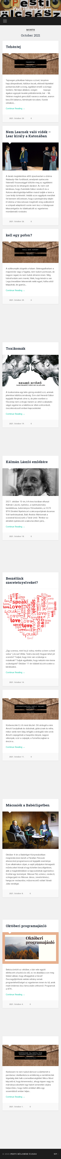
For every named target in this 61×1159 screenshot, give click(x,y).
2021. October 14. (16, 682)
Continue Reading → (15, 108)
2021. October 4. (16, 1004)
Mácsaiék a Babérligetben (28, 805)
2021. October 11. (16, 757)
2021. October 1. (16, 1107)
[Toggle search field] (56, 21)
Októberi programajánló (26, 926)
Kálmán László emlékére (27, 462)
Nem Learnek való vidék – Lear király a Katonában (28, 134)
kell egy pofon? (19, 235)
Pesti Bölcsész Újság (30, 8)
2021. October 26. (16, 221)
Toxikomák (15, 348)
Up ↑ (56, 1154)
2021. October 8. (16, 893)
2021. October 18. (16, 536)
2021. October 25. (16, 300)
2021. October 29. (16, 118)
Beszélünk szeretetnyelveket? (22, 580)
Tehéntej (13, 46)
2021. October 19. (16, 424)
